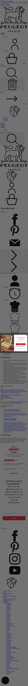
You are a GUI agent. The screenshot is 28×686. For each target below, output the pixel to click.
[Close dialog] (26, 335)
